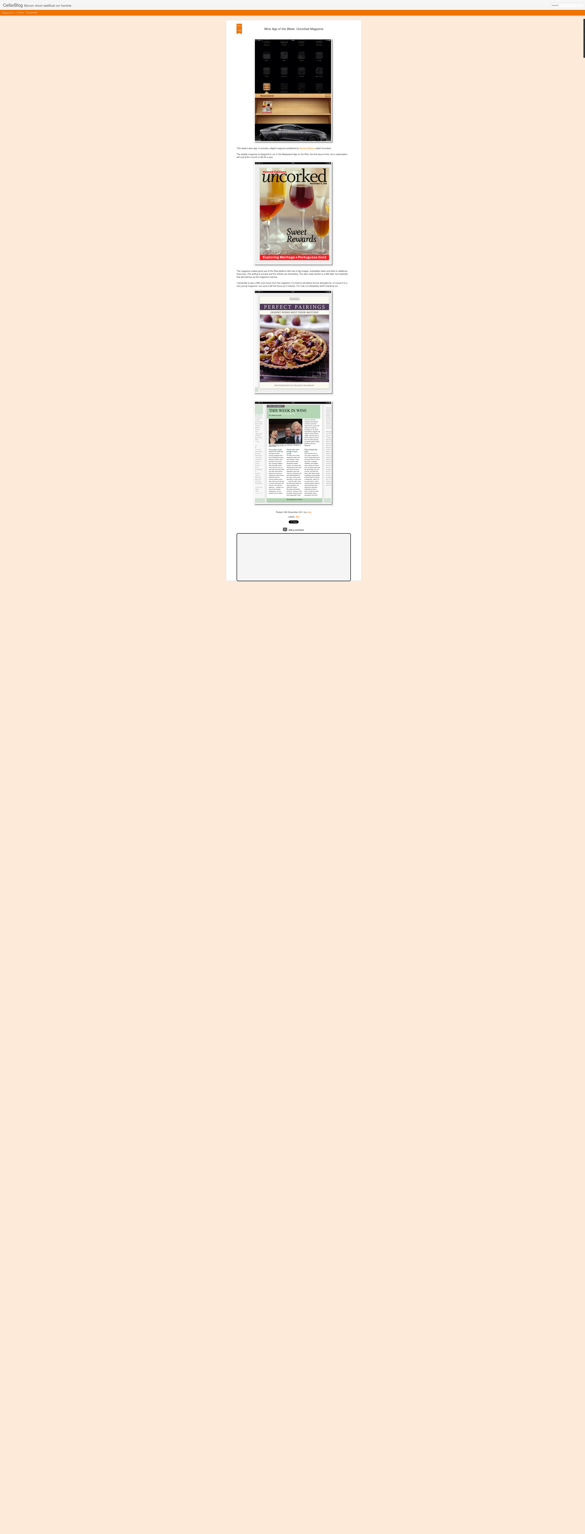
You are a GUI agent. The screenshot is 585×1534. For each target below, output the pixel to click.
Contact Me (31, 12)
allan (309, 512)
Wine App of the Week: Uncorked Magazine (293, 29)
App (298, 516)
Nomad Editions (307, 148)
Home (21, 12)
